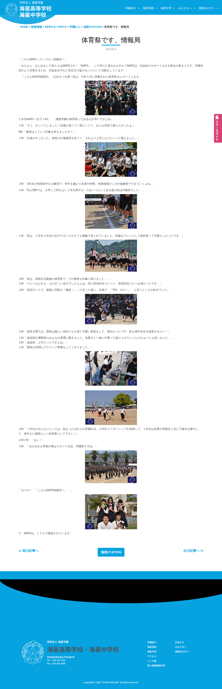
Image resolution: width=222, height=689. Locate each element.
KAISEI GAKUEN (110, 682)
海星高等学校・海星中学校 (83, 649)
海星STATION (111, 552)
